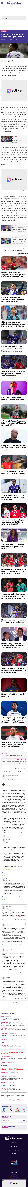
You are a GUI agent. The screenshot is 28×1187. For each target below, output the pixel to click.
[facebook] (2, 61)
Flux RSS (14, 1153)
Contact (14, 1142)
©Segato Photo (24, 43)
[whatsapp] (9, 61)
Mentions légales (14, 1150)
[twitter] (5, 61)
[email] (12, 61)
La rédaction (14, 1146)
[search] (24, 1120)
